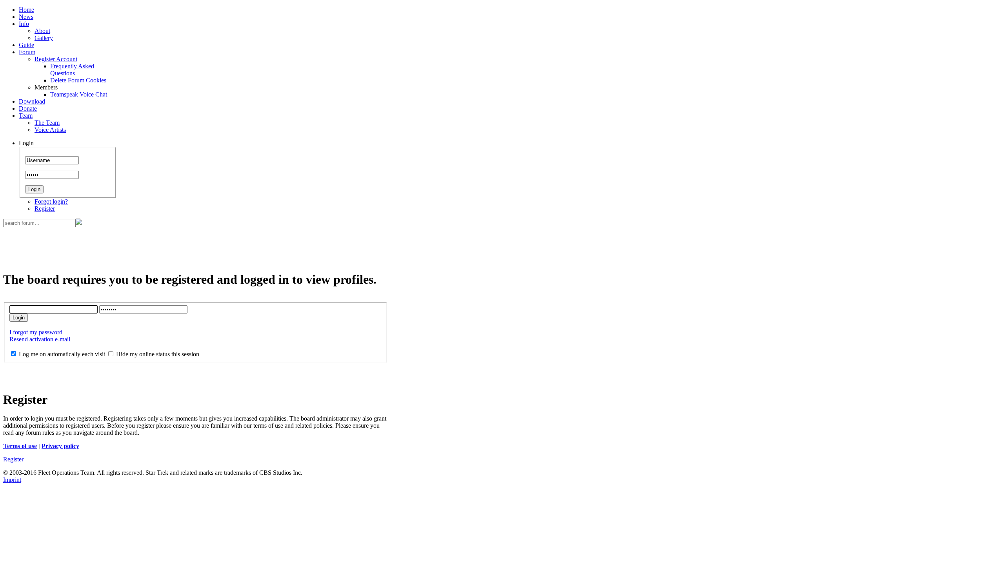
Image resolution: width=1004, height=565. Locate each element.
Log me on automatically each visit (61, 354)
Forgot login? (51, 201)
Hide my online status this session (157, 354)
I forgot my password (35, 332)
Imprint (12, 479)
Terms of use (20, 446)
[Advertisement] (195, 244)
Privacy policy (60, 446)
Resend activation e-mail (39, 339)
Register (45, 208)
